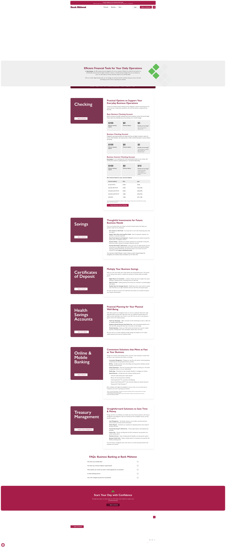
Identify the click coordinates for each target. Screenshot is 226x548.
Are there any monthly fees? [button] (94, 461)
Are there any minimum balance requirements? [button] (99, 465)
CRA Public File (94, 542)
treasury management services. (125, 250)
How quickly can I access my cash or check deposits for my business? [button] (105, 469)
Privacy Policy (73, 542)
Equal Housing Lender (76, 539)
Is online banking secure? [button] (93, 473)
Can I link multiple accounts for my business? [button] (99, 477)
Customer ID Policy (88, 542)
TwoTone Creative (152, 542)
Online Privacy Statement (80, 542)
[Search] (154, 517)
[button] (154, 7)
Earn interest (110, 159)
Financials (99, 542)
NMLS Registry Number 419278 (85, 539)
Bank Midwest (90, 71)
